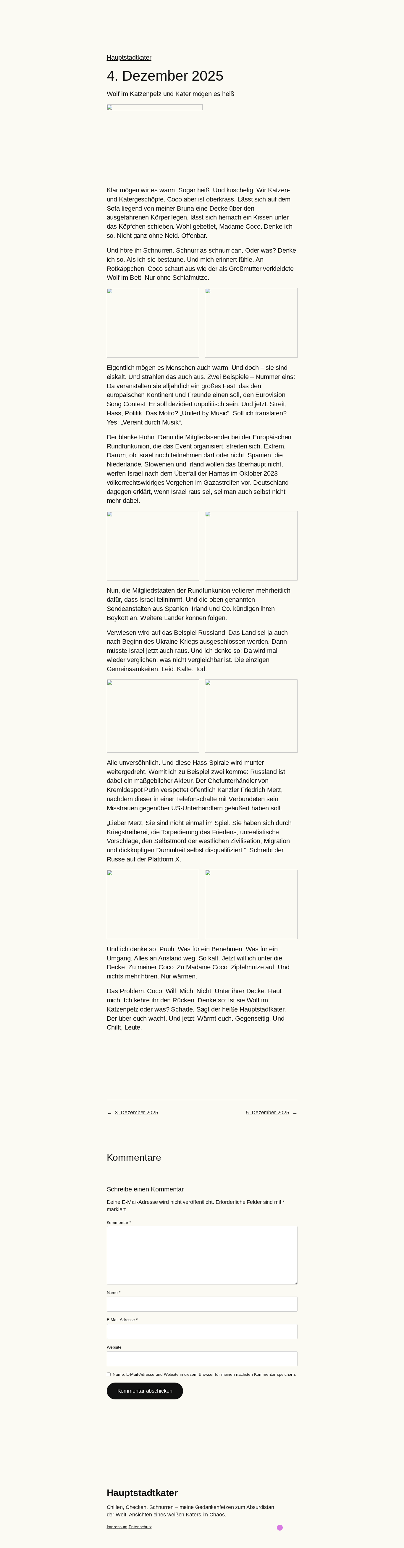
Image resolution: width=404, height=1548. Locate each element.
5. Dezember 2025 (267, 1113)
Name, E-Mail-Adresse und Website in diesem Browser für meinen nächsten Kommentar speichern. (204, 1374)
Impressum (117, 1526)
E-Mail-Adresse (122, 1319)
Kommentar (119, 1222)
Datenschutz (140, 1526)
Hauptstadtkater (129, 57)
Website (114, 1347)
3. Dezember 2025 (136, 1113)
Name (113, 1292)
